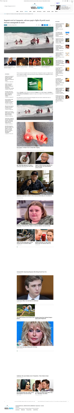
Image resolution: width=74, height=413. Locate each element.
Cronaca (26, 11)
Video (52, 11)
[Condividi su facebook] (42, 25)
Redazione (23, 409)
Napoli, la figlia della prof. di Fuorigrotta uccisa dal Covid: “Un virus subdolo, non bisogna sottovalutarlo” (52, 401)
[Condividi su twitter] (45, 25)
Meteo (56, 11)
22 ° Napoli (4, 0)
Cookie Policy (35, 409)
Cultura (48, 11)
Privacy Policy (28, 409)
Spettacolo (39, 11)
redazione (7, 81)
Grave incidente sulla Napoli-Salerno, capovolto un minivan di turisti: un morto (37, 0)
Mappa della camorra (53, 5)
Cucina (44, 11)
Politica (21, 11)
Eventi (34, 11)
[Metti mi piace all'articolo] (50, 25)
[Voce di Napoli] (37, 5)
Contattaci (17, 409)
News (17, 11)
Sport (30, 11)
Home (5, 13)
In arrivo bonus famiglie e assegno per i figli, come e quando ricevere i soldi (24, 401)
